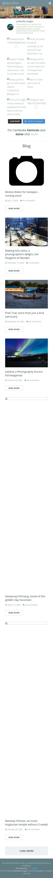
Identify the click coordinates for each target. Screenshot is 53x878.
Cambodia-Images (20, 871)
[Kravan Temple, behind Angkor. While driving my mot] (16, 66)
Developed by (22, 868)
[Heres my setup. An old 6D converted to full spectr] (36, 46)
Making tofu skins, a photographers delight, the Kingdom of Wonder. (21, 254)
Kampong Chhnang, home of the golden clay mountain (25, 598)
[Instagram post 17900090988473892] (16, 46)
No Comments (29, 200)
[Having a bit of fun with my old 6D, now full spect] (36, 66)
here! (34, 134)
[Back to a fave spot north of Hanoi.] (36, 87)
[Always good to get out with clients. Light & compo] (16, 87)
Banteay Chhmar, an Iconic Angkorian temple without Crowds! (26, 822)
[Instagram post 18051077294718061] (36, 107)
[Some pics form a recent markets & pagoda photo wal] (16, 107)
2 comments (34, 263)
